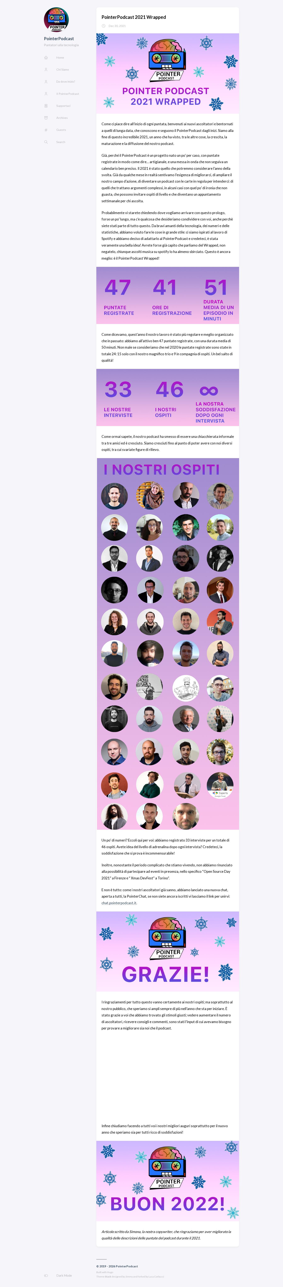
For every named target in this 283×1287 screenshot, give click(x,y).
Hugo (110, 1272)
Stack (108, 1276)
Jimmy (129, 1276)
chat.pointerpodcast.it (119, 903)
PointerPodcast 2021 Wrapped (134, 17)
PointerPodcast (59, 38)
